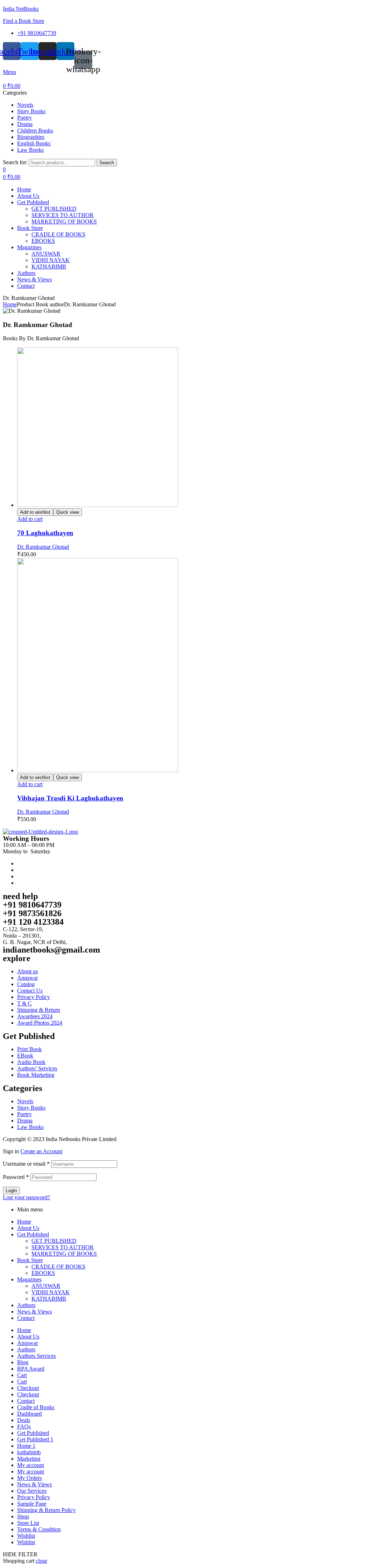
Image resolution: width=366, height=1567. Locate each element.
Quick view (67, 512)
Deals (23, 1420)
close (41, 1561)
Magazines (29, 1279)
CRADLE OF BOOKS (58, 1267)
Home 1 (26, 1446)
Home (10, 304)
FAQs (24, 1426)
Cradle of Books (35, 1407)
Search (106, 162)
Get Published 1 (35, 1439)
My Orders (29, 1478)
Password (16, 1177)
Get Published (33, 1234)
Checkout (28, 1388)
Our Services (31, 1491)
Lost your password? (26, 1197)
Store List (28, 1523)
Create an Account (41, 1151)
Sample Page (31, 1504)
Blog (22, 1362)
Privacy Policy (33, 1497)
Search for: (15, 162)
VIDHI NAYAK (50, 1292)
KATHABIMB (48, 1299)
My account (30, 1465)
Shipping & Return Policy (46, 1510)
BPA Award (30, 1369)
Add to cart (30, 519)
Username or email (26, 1164)
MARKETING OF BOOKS (64, 1254)
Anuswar (27, 1343)
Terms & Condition (39, 1529)
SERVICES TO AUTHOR (62, 1247)
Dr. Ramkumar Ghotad (43, 547)
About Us (28, 1228)
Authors (26, 1305)
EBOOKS (43, 1273)
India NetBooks (21, 9)
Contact (26, 1318)
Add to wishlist (35, 512)
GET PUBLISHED (53, 1241)
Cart (22, 1375)
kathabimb (29, 1452)
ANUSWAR (45, 1286)
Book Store (30, 1260)
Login (11, 1190)
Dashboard (29, 1414)
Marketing (28, 1459)
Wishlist (26, 1536)
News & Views (34, 1312)
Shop (23, 1516)
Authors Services (36, 1356)
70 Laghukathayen (45, 533)
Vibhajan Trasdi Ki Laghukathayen (70, 798)
